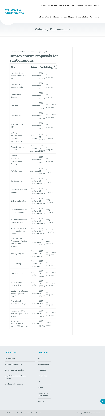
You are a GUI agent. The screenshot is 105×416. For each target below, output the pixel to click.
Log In (97, 17)
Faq (91, 17)
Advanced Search (45, 17)
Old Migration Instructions (14, 370)
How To (96, 6)
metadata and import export (43, 394)
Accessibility (64, 6)
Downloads (42, 370)
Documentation (82, 17)
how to (40, 387)
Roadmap (88, 6)
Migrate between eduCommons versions (16, 377)
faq (39, 382)
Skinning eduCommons (13, 364)
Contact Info (52, 6)
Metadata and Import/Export (63, 17)
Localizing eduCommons (14, 384)
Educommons (14, 52)
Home (43, 6)
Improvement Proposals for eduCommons (34, 58)
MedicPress (9, 413)
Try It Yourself (10, 359)
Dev (72, 6)
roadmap (23, 52)
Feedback (79, 6)
